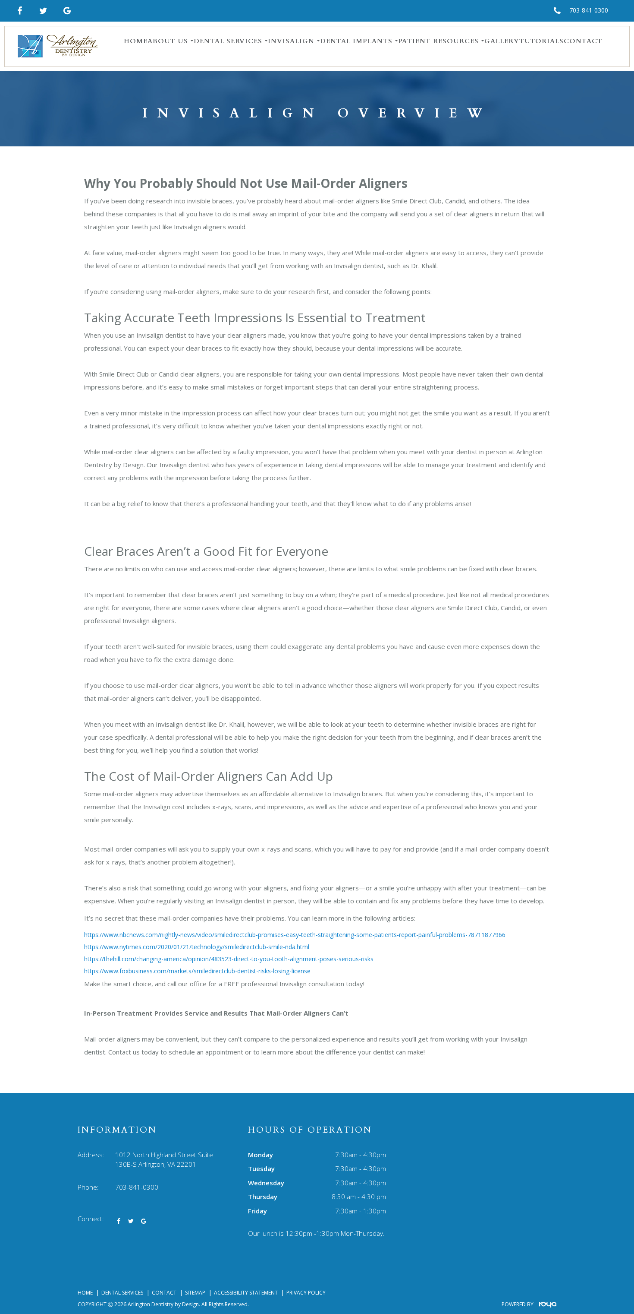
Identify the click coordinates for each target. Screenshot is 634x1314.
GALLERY (501, 41)
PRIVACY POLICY (306, 1292)
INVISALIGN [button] (291, 41)
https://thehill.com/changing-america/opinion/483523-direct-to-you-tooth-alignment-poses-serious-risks (228, 959)
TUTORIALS (541, 41)
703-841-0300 (588, 10)
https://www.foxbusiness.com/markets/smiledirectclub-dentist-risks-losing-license (197, 971)
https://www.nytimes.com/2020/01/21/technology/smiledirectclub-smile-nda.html (196, 947)
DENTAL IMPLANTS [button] (356, 41)
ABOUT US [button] (168, 41)
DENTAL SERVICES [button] (228, 41)
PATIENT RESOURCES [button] (438, 41)
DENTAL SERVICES (122, 1292)
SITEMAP (195, 1292)
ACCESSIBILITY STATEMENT (246, 1292)
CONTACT (583, 41)
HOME (136, 41)
